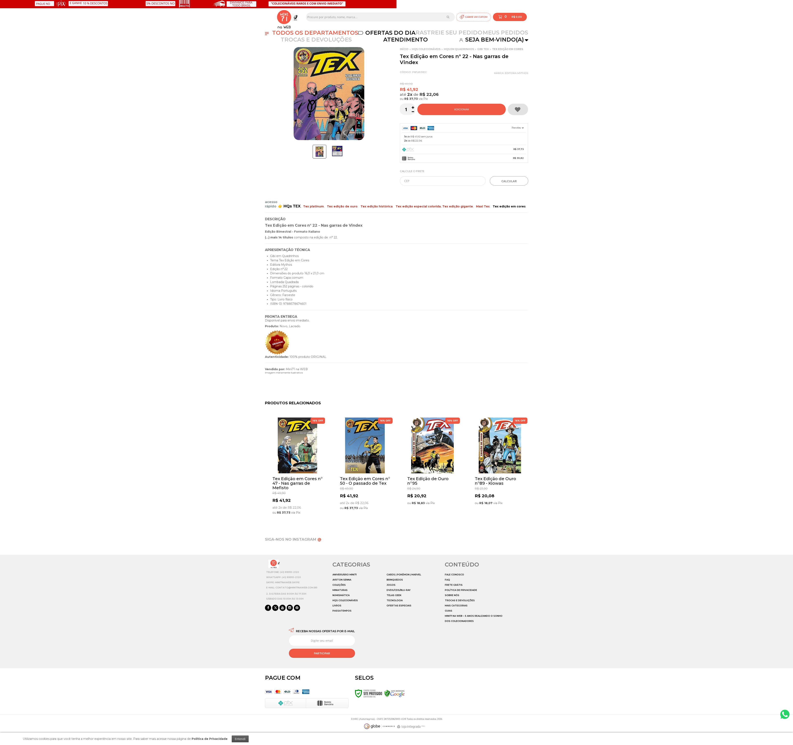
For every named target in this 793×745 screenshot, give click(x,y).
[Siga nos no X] (275, 608)
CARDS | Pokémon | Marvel (404, 574)
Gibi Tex (483, 49)
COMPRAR (461, 109)
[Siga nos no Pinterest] (297, 608)
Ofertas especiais (399, 605)
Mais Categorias (456, 605)
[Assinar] (322, 653)
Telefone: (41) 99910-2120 (282, 572)
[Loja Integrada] (411, 726)
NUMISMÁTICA (341, 595)
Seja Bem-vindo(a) (494, 39)
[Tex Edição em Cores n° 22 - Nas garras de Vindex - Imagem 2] (337, 151)
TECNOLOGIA (395, 600)
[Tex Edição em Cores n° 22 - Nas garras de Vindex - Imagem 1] (319, 151)
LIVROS (336, 605)
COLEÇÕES (339, 584)
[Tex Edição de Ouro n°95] (432, 468)
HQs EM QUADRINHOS (459, 49)
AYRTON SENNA (341, 579)
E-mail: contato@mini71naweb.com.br (291, 587)
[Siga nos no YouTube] (282, 608)
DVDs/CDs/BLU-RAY (399, 590)
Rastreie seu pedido (448, 32)
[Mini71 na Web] (284, 17)
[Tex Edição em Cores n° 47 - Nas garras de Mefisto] (297, 468)
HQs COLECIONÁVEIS (426, 49)
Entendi (240, 739)
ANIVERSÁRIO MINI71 (344, 574)
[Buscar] (448, 17)
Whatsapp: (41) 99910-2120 (283, 577)
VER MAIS (298, 515)
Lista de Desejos (518, 109)
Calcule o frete (412, 171)
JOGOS (391, 584)
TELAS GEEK (394, 595)
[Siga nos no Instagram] (290, 608)
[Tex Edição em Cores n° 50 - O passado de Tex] (365, 468)
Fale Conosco (454, 574)
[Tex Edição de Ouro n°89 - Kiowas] (500, 468)
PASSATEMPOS (341, 610)
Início (404, 49)
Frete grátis (454, 584)
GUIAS (448, 610)
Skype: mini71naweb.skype (283, 582)
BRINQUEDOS (395, 579)
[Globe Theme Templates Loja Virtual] (379, 726)
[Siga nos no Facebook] (268, 608)
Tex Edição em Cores (507, 49)
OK (509, 181)
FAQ (447, 579)
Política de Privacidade (461, 590)
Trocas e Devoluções (316, 39)
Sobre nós (452, 595)
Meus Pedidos (505, 32)
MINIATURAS (340, 590)
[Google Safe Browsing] (394, 693)
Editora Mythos (516, 73)
